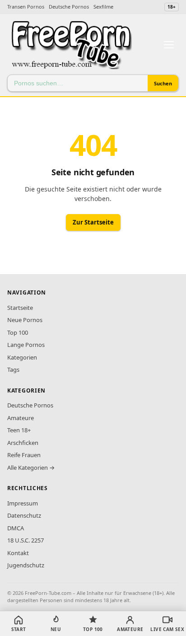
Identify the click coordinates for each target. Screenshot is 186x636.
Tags (13, 369)
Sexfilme (103, 6)
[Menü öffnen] (169, 45)
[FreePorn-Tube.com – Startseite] (71, 45)
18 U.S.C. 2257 (25, 540)
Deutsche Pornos (69, 6)
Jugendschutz (25, 565)
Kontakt (18, 553)
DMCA (15, 528)
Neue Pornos (24, 320)
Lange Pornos (26, 345)
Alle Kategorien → (31, 467)
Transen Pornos (25, 6)
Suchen (163, 83)
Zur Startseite (93, 222)
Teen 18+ (19, 430)
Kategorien (22, 357)
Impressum (22, 503)
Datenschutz (24, 515)
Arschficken (22, 443)
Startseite (20, 308)
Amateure (20, 418)
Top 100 (17, 332)
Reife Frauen (24, 455)
